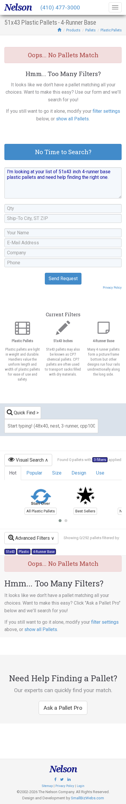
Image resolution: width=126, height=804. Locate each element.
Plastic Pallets (111, 30)
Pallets (90, 30)
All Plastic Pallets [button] (40, 511)
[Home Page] (59, 30)
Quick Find (24, 413)
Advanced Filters (32, 538)
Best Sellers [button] (85, 511)
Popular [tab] (34, 473)
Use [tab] (100, 473)
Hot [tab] (12, 473)
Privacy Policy (112, 288)
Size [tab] (57, 473)
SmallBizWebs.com (87, 798)
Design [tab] (78, 473)
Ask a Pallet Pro (63, 707)
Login (80, 786)
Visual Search (29, 460)
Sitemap (47, 786)
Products (73, 30)
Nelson (18, 7)
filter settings (106, 111)
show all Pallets (72, 119)
